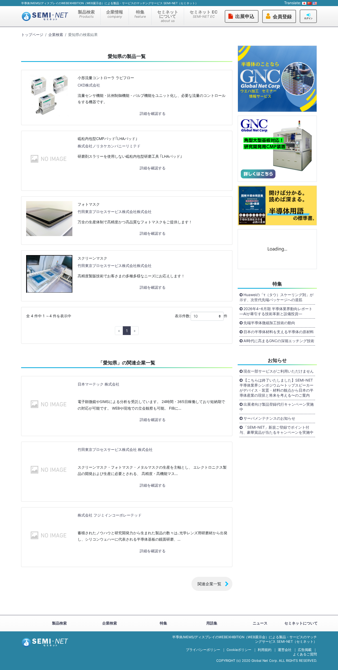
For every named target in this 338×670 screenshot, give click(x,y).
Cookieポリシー (239, 650)
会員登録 (282, 16)
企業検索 (55, 34)
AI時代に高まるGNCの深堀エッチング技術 (278, 340)
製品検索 (86, 14)
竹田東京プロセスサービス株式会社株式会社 (115, 211)
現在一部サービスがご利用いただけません (278, 371)
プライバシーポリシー (203, 650)
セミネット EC (204, 14)
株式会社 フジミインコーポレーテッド (110, 515)
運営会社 (285, 650)
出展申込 (244, 16)
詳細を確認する (153, 113)
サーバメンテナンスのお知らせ (269, 418)
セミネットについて (167, 16)
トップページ (32, 34)
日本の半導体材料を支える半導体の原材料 (278, 331)
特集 (140, 14)
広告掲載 (305, 650)
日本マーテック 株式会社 (98, 384)
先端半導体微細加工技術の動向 (269, 322)
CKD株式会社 (89, 85)
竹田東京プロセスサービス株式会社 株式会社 (115, 449)
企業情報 (114, 14)
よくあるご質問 (305, 654)
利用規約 (264, 650)
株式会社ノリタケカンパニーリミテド (109, 146)
